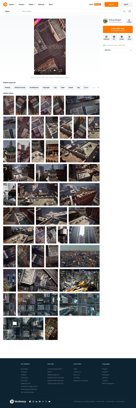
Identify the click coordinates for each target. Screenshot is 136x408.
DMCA (50, 372)
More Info (108, 50)
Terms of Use (100, 401)
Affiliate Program (53, 375)
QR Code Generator (27, 392)
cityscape (46, 87)
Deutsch (105, 378)
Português (105, 375)
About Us (77, 375)
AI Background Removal (29, 389)
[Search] (124, 11)
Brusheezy (24, 369)
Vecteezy (24, 372)
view (62, 87)
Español (105, 372)
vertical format (19, 87)
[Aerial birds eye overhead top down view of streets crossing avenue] (38, 304)
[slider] (50, 70)
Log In (126, 4)
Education (24, 381)
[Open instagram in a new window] (33, 401)
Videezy (23, 375)
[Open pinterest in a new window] (40, 401)
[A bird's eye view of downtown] (52, 256)
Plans (91, 4)
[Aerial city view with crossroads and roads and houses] (52, 128)
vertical (7, 87)
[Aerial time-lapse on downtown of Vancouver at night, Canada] (79, 280)
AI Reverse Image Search (29, 386)
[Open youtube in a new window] (49, 401)
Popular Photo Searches (56, 381)
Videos (31, 4)
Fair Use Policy (120, 401)
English (104, 369)
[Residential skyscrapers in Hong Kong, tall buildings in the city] (84, 234)
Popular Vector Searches (56, 378)
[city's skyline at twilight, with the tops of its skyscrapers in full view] (63, 234)
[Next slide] (96, 87)
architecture (34, 87)
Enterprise (24, 378)
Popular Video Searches (55, 383)
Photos (21, 4)
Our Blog (77, 378)
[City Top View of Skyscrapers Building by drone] (37, 128)
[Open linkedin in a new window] (36, 401)
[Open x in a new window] (46, 401)
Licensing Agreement (55, 369)
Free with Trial (118, 29)
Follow (129, 22)
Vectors (11, 4)
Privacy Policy (110, 401)
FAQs (75, 369)
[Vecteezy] (5, 4)
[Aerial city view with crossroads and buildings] (8, 105)
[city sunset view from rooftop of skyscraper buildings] (23, 151)
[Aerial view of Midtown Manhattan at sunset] (38, 256)
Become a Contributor (81, 381)
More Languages (108, 383)
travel (86, 87)
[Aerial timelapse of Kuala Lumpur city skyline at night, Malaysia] (9, 280)
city (55, 87)
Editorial (41, 4)
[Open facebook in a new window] (30, 401)
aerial (71, 87)
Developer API (25, 383)
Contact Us (77, 372)
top (78, 87)
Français (105, 381)
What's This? (121, 45)
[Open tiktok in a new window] (43, 401)
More (50, 4)
